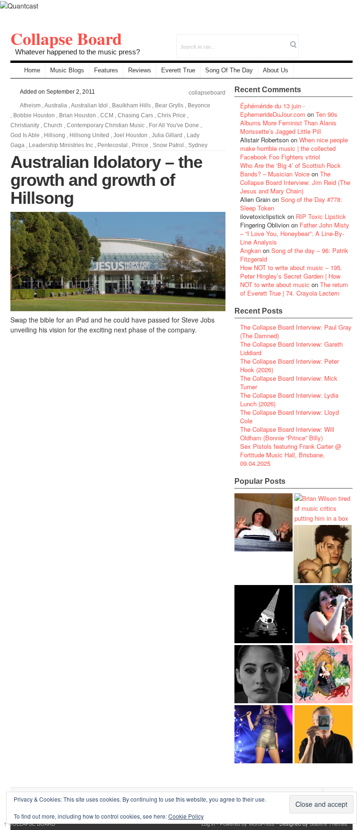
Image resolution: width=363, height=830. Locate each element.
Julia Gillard (167, 135)
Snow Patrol (168, 145)
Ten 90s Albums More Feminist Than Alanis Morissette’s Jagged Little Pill (288, 123)
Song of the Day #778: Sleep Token (291, 203)
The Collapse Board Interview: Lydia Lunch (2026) (289, 399)
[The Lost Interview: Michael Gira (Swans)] (323, 734)
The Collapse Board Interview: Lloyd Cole (289, 416)
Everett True (178, 70)
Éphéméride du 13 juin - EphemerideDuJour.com (272, 110)
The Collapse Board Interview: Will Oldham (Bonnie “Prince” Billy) (287, 433)
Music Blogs (67, 70)
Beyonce (199, 105)
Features (106, 70)
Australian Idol (89, 105)
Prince (140, 145)
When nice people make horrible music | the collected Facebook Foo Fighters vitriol (294, 148)
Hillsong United (89, 135)
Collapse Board (66, 38)
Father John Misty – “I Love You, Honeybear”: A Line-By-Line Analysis (294, 233)
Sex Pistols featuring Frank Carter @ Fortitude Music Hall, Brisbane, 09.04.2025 (290, 455)
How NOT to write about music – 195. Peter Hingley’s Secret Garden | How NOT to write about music (291, 276)
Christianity (24, 125)
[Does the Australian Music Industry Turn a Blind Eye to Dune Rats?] (263, 614)
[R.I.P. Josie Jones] (263, 674)
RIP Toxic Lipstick (321, 216)
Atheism (30, 105)
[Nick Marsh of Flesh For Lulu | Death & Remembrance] (323, 554)
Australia (55, 105)
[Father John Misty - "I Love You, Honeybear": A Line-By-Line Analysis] (323, 674)
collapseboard (207, 92)
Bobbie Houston (34, 115)
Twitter (307, 40)
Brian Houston (77, 115)
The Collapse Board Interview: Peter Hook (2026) (289, 365)
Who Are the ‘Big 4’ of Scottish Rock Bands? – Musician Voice (290, 169)
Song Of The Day (229, 70)
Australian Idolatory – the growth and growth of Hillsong (106, 180)
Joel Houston (130, 135)
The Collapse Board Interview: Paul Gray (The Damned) (296, 331)
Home (32, 70)
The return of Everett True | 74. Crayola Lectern (294, 288)
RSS (345, 40)
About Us (275, 70)
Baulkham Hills (131, 105)
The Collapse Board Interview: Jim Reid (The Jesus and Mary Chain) (295, 182)
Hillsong (54, 135)
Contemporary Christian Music (106, 125)
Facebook (319, 40)
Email (332, 40)
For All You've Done (174, 125)
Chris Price (171, 115)
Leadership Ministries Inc (61, 145)
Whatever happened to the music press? (77, 52)
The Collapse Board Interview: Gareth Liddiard (291, 348)
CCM (106, 115)
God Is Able (25, 135)
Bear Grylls (169, 105)
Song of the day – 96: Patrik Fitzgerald (294, 254)
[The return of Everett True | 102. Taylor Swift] (263, 734)
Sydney (197, 145)
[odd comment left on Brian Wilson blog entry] (263, 522)
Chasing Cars (135, 115)
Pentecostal (112, 145)
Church (52, 125)
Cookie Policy (186, 816)
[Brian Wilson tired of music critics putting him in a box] (323, 508)
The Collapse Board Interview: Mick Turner (288, 382)
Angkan (250, 250)
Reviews (139, 70)
